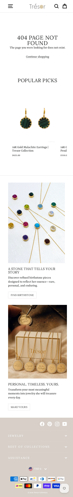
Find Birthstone (22, 295)
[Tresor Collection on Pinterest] (49, 424)
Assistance (19, 458)
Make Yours (19, 407)
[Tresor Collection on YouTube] (64, 424)
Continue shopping (37, 56)
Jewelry (16, 436)
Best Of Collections (29, 447)
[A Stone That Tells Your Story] (36, 223)
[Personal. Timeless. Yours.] (37, 342)
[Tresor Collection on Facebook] (42, 424)
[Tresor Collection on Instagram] (57, 424)
